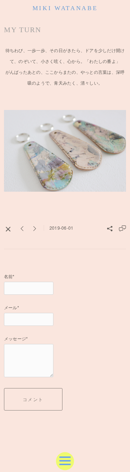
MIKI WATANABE (65, 8)
